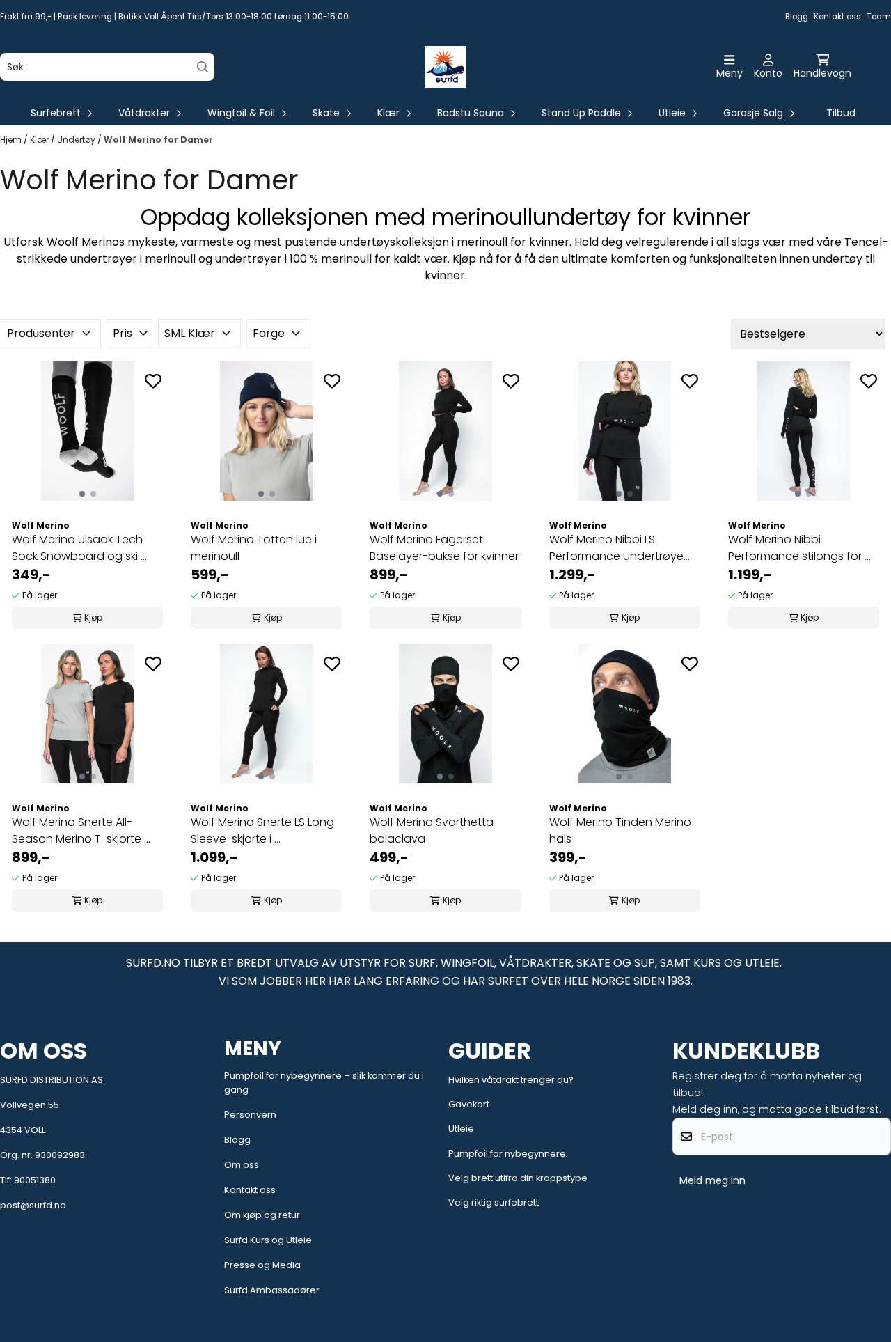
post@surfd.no (33, 1205)
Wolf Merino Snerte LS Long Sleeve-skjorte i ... (262, 830)
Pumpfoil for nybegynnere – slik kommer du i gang (324, 1082)
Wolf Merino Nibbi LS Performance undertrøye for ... (616, 548)
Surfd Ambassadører (272, 1290)
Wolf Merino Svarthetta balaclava (432, 830)
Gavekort (468, 1104)
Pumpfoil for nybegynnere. (508, 1154)
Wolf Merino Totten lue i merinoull (254, 547)
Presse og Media (262, 1265)
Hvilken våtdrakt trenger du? (511, 1080)
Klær (40, 140)
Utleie (461, 1128)
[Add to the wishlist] (153, 381)
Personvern (250, 1115)
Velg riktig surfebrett (493, 1202)
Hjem (12, 140)
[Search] (203, 67)
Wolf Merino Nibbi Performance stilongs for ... (799, 547)
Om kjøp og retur (262, 1215)
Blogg (796, 16)
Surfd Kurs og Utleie (268, 1240)
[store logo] (445, 67)
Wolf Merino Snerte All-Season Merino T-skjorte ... (81, 830)
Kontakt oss (837, 16)
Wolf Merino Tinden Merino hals (620, 830)
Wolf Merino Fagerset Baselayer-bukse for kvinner (444, 547)
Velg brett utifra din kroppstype (518, 1178)
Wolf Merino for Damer (158, 140)
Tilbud (840, 113)
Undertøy (77, 140)
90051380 (35, 1180)
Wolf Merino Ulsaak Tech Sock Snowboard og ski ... (79, 547)
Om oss (241, 1165)
